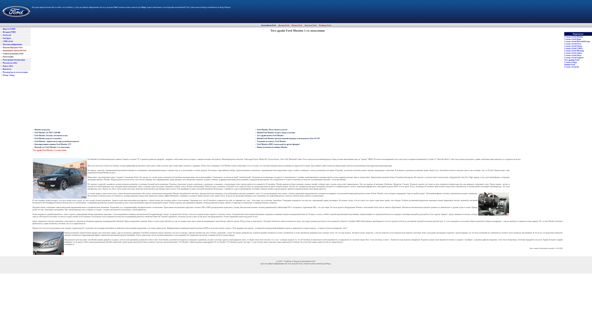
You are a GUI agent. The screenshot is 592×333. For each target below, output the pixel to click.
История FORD (9, 32)
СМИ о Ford (8, 41)
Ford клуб (7, 35)
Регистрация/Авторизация (14, 60)
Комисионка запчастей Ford (14, 50)
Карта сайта (8, 66)
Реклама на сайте (10, 63)
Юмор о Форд (8, 75)
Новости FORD (9, 29)
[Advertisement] (15, 125)
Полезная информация (12, 44)
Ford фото (7, 38)
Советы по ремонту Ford (13, 54)
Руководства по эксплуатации (15, 72)
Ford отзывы (8, 57)
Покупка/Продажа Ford (13, 47)
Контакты (7, 69)
